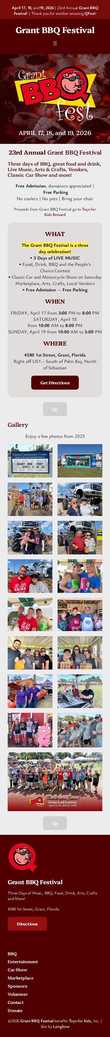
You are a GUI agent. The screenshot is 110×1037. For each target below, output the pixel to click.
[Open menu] (55, 43)
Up (55, 409)
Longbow (61, 1026)
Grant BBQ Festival (55, 29)
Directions (27, 923)
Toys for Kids (80, 1021)
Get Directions (55, 382)
